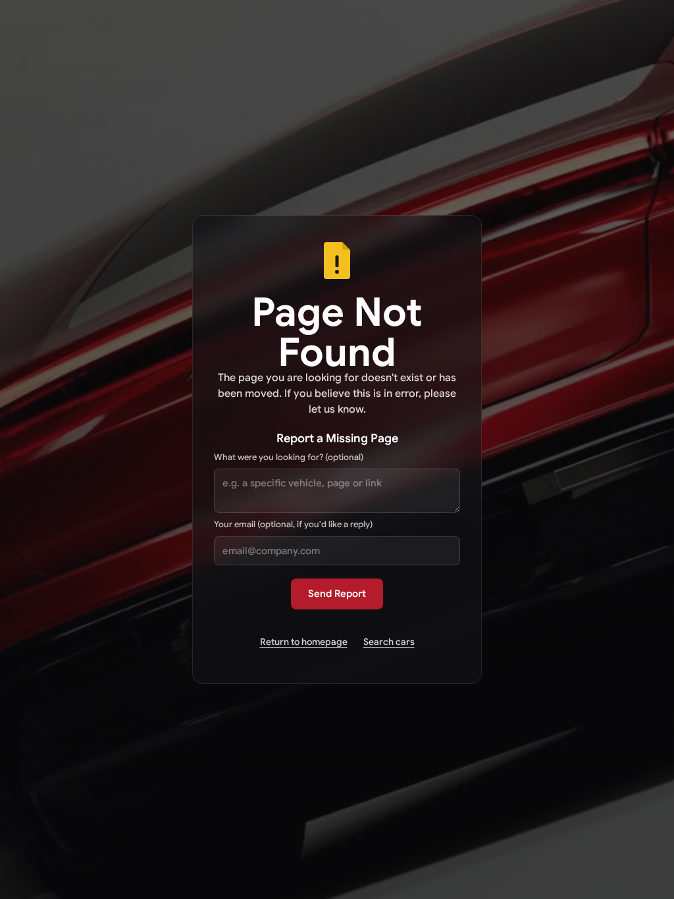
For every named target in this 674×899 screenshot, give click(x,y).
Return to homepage (304, 642)
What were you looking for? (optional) (288, 457)
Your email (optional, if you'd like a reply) (293, 524)
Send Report (337, 594)
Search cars (389, 642)
